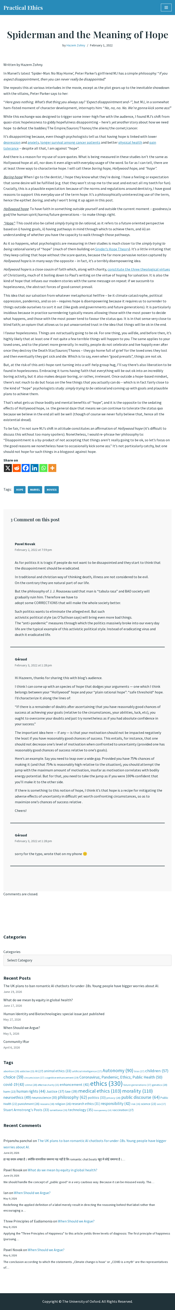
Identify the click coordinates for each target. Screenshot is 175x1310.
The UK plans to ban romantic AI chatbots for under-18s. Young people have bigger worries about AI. (81, 986)
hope (19, 489)
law (71, 1091)
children (156, 1070)
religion (63, 1104)
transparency (103, 1110)
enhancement (75, 1084)
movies (52, 489)
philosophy (72, 1097)
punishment (28, 1104)
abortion (11, 1071)
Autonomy (118, 1070)
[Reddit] (17, 468)
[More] (52, 468)
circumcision (34, 1077)
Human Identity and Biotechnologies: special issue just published (53, 1013)
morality (137, 1091)
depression (12, 142)
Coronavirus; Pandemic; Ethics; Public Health (120, 1077)
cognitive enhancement (62, 1077)
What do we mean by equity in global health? (38, 1000)
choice (13, 1077)
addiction (27, 1071)
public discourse (140, 1097)
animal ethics (57, 1071)
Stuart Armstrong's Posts (26, 1110)
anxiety (33, 142)
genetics (159, 1085)
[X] (8, 468)
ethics (106, 1083)
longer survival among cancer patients (70, 142)
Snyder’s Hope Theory (112, 249)
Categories (12, 951)
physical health (130, 142)
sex (161, 1104)
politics (97, 1097)
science (148, 1104)
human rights (31, 1091)
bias (139, 1071)
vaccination (123, 1110)
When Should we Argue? (21, 1027)
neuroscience (44, 1097)
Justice (55, 1091)
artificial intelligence (87, 1071)
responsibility (116, 1103)
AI (39, 1071)
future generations (137, 1085)
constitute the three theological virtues (139, 269)
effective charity (48, 1085)
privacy (113, 1097)
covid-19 (13, 1084)
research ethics (86, 1104)
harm (9, 1092)
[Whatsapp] (43, 468)
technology (80, 1109)
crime (31, 1085)
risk (135, 1104)
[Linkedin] (35, 468)
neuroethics (17, 1097)
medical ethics (99, 1091)
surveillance (58, 1110)
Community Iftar (16, 1041)
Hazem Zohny (76, 45)
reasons (47, 1104)
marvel (35, 489)
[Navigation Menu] (166, 7)
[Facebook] (26, 468)
